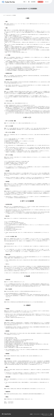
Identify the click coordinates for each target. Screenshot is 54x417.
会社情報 (31, 414)
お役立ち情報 (33, 1)
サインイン (47, 1)
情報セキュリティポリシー (45, 414)
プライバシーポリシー (37, 414)
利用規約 (51, 414)
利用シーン (25, 1)
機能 (28, 1)
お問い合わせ (40, 1)
